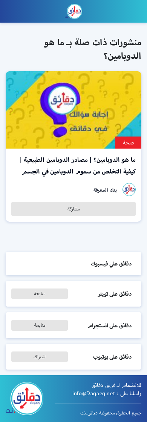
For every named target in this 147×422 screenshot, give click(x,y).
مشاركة (73, 209)
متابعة (40, 293)
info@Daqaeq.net (93, 393)
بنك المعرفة (105, 190)
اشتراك (40, 356)
